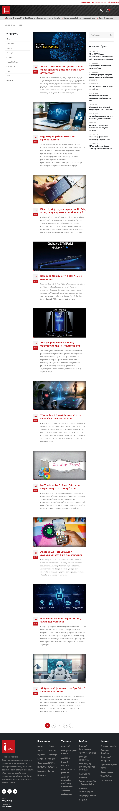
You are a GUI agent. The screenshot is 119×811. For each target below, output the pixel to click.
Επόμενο (71, 725)
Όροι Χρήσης (106, 776)
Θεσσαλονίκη (43, 763)
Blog (8, 39)
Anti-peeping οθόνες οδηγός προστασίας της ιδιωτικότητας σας (100, 98)
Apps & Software (12, 62)
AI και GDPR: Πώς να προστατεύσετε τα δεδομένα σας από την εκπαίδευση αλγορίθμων (62, 69)
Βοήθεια (83, 800)
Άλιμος (40, 746)
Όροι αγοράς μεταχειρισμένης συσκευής (87, 767)
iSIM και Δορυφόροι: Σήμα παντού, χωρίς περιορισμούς (99, 138)
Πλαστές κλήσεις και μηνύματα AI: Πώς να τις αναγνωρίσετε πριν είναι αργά (101, 77)
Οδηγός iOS (11, 66)
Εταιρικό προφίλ (108, 746)
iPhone (9, 48)
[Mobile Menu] (93, 10)
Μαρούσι (41, 771)
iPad (8, 76)
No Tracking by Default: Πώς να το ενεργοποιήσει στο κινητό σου (101, 117)
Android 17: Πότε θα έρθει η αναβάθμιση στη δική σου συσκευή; (98, 127)
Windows (10, 80)
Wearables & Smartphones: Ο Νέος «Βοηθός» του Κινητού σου (100, 108)
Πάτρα (51, 746)
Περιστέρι (52, 754)
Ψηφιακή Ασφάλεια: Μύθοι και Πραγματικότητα (100, 67)
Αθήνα (40, 750)
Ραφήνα (51, 759)
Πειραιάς (52, 750)
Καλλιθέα (41, 767)
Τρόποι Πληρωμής (87, 753)
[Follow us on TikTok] (9, 791)
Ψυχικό (51, 771)
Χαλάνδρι (52, 763)
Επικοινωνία (106, 780)
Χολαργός (52, 767)
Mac (8, 71)
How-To (9, 57)
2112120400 (86, 2)
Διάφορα (10, 53)
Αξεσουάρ (66, 758)
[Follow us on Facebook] (15, 791)
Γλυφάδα (41, 759)
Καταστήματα (107, 772)
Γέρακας (41, 754)
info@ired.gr (7, 800)
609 (65, 725)
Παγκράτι (41, 775)
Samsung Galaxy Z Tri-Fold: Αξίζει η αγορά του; (101, 87)
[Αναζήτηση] (111, 35)
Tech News (10, 43)
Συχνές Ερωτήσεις (87, 795)
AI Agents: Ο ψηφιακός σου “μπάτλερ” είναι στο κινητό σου (100, 147)
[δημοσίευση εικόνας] (59, 46)
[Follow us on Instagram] (4, 791)
